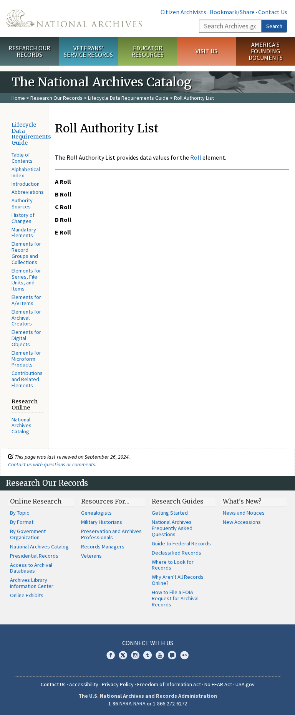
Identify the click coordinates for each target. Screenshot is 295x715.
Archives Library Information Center (31, 583)
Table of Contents (22, 157)
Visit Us (206, 51)
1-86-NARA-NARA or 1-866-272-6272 (147, 703)
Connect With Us (147, 643)
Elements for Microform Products (26, 358)
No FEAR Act (218, 684)
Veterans (91, 555)
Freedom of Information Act (169, 684)
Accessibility (83, 684)
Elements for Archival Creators (26, 317)
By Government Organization (28, 534)
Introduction (26, 183)
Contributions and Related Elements (27, 379)
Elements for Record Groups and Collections (26, 253)
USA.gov (245, 684)
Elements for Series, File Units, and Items (26, 279)
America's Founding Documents (266, 51)
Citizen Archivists (183, 12)
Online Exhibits (26, 595)
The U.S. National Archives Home (74, 18)
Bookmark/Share (232, 12)
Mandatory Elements (24, 232)
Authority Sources (22, 203)
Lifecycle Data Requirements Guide (128, 97)
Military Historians (101, 521)
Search (274, 26)
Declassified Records (176, 552)
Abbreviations (28, 191)
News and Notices (244, 512)
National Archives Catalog (21, 425)
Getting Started (170, 512)
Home (18, 97)
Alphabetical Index (26, 172)
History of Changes (23, 218)
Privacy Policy (118, 684)
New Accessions (242, 521)
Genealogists (96, 512)
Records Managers (102, 546)
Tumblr (147, 655)
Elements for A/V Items (26, 300)
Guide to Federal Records (181, 543)
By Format (21, 521)
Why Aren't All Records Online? (178, 579)
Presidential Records (34, 555)
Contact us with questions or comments (51, 464)
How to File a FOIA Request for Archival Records (175, 598)
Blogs (172, 655)
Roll (195, 157)
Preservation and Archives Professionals (111, 534)
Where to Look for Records (173, 564)
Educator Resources (147, 51)
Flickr (184, 655)
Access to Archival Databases (31, 568)
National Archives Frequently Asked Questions (172, 528)
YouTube (159, 655)
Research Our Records (29, 51)
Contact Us (272, 12)
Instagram (135, 655)
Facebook (110, 655)
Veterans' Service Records (88, 51)
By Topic (19, 512)
